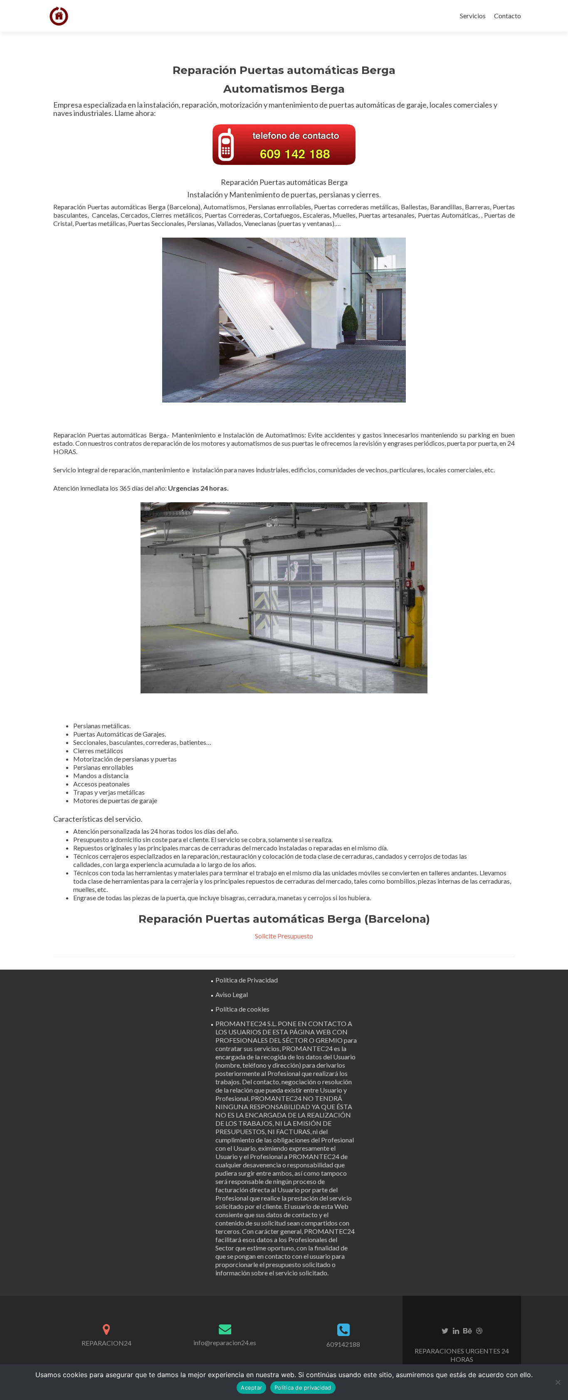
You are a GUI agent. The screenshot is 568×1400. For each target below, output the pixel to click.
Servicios (473, 16)
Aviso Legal (231, 994)
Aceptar (251, 1387)
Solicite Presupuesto (284, 936)
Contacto (507, 16)
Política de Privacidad (246, 980)
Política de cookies (242, 1009)
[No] (557, 1382)
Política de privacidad (302, 1387)
